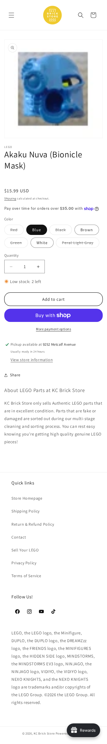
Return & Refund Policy (32, 524)
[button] (11, 15)
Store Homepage (26, 498)
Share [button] (15, 374)
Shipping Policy (25, 511)
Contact (18, 537)
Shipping (10, 198)
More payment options (53, 329)
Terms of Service (26, 575)
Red (17, 231)
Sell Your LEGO (25, 550)
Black (63, 231)
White (42, 242)
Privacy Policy (23, 562)
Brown (86, 229)
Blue (36, 229)
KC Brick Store (44, 733)
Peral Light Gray (80, 244)
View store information (32, 359)
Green (19, 244)
